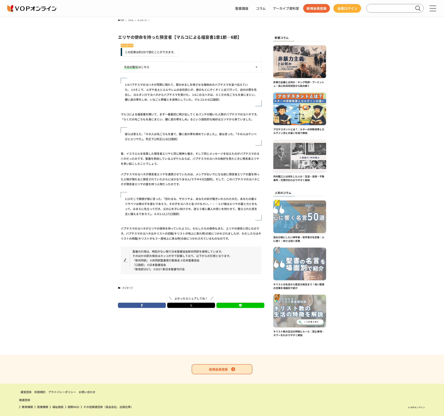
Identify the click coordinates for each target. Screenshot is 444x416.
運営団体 (26, 392)
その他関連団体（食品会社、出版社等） (108, 407)
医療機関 (42, 407)
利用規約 (39, 392)
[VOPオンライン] (32, 8)
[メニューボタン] (433, 8)
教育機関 (27, 407)
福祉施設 (57, 407)
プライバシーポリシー (62, 392)
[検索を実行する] (418, 8)
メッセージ (127, 45)
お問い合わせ (87, 392)
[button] (142, 305)
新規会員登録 (218, 369)
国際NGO (73, 407)
